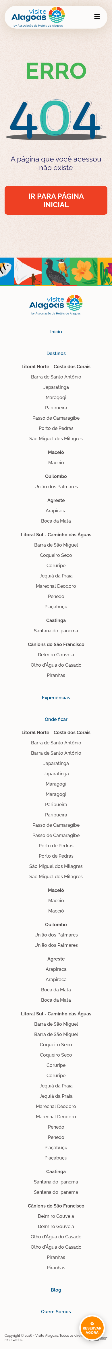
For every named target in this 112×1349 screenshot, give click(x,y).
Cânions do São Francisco (56, 644)
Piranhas (56, 675)
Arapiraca (56, 510)
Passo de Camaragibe (56, 418)
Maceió (56, 452)
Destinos (56, 353)
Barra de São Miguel (56, 545)
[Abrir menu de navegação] (97, 16)
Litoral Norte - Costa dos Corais (56, 366)
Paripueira (56, 408)
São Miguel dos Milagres (56, 438)
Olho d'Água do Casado (56, 665)
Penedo (56, 596)
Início (56, 331)
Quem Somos (56, 1311)
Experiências (56, 697)
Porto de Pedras (56, 428)
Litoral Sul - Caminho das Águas (56, 534)
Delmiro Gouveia (56, 654)
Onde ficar (56, 719)
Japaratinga (56, 387)
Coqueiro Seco (56, 555)
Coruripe (56, 565)
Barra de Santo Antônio (56, 377)
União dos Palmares (56, 486)
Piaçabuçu (56, 606)
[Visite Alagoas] (38, 17)
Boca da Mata (56, 521)
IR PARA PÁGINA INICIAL (56, 200)
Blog (56, 1290)
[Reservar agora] (92, 1323)
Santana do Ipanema (56, 630)
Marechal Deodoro (56, 586)
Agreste (56, 500)
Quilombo (56, 476)
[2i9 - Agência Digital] (98, 1338)
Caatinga (56, 620)
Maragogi (56, 397)
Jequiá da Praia (56, 576)
